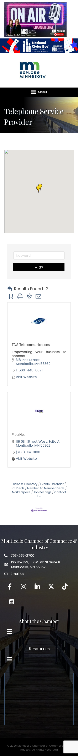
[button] (38, 189)
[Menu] (9, 631)
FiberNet (18, 434)
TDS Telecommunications (31, 345)
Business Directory (24, 484)
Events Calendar (52, 484)
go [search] (41, 266)
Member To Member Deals (45, 488)
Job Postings (42, 492)
